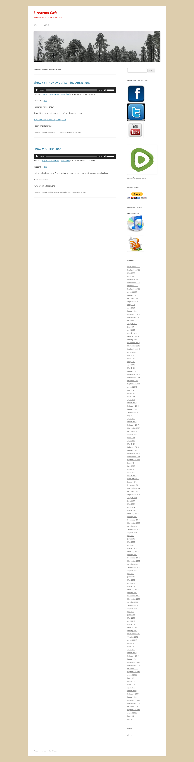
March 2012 (131, 586)
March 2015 (131, 475)
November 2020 (133, 317)
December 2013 (133, 520)
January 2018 (132, 409)
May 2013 (131, 542)
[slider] (111, 89)
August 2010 (132, 640)
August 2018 (132, 387)
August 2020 (132, 323)
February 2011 (133, 627)
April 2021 (131, 308)
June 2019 (131, 358)
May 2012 (131, 580)
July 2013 (130, 535)
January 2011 (132, 630)
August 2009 (132, 675)
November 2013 (133, 523)
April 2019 (131, 365)
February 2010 (133, 656)
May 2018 (131, 396)
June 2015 (131, 466)
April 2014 (131, 507)
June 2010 (131, 643)
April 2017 (131, 418)
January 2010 (132, 659)
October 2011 (132, 602)
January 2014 (132, 516)
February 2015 (133, 479)
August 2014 (132, 497)
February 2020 (133, 336)
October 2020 (132, 320)
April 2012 (131, 583)
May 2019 (131, 361)
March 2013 (131, 548)
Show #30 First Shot (47, 149)
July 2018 (130, 390)
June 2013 (131, 539)
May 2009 (131, 684)
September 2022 (133, 289)
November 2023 (133, 267)
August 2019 (132, 352)
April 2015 (131, 472)
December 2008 (133, 700)
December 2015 (133, 453)
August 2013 (132, 532)
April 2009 (131, 687)
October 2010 (132, 637)
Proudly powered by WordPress (45, 751)
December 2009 (133, 662)
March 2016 (131, 444)
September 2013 (133, 529)
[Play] (37, 90)
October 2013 (132, 526)
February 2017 (133, 425)
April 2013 (131, 545)
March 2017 (131, 422)
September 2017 (133, 412)
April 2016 (131, 441)
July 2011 (130, 611)
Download (65, 94)
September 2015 (133, 460)
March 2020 (131, 333)
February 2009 (133, 694)
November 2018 (133, 377)
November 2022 (133, 282)
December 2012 (133, 558)
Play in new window (50, 94)
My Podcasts (58, 132)
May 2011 (131, 618)
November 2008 (133, 703)
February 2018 (133, 406)
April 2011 (131, 621)
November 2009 (133, 665)
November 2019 (133, 346)
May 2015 (131, 469)
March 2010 (131, 653)
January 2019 (132, 371)
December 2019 (133, 342)
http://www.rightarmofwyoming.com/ (50, 119)
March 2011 (131, 624)
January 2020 (132, 339)
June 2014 (131, 501)
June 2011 (131, 615)
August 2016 (132, 434)
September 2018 (133, 384)
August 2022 (132, 292)
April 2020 (131, 330)
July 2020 (130, 327)
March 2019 (131, 368)
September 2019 (133, 349)
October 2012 (132, 564)
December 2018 (133, 374)
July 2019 (130, 355)
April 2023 (131, 276)
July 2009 (130, 678)
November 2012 (133, 561)
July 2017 (130, 415)
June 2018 (131, 393)
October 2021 (132, 298)
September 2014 (133, 494)
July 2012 (130, 573)
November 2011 (133, 599)
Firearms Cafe (46, 12)
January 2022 (132, 295)
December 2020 (133, 314)
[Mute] (105, 90)
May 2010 (131, 646)
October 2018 (132, 380)
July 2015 (130, 463)
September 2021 (133, 301)
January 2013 (132, 554)
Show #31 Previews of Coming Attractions (62, 83)
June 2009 (131, 681)
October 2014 (132, 491)
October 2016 (132, 431)
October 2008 (132, 706)
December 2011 (133, 596)
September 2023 (133, 270)
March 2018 (131, 403)
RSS (45, 100)
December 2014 (133, 485)
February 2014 (133, 513)
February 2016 (133, 447)
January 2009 (132, 697)
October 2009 (132, 668)
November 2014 (133, 488)
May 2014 (131, 504)
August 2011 (132, 608)
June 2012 (131, 577)
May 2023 (131, 273)
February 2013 (133, 551)
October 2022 (132, 285)
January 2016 (132, 450)
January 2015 (132, 482)
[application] (75, 90)
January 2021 (132, 311)
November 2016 (133, 428)
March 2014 (131, 510)
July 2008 (130, 716)
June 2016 (131, 437)
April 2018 (131, 399)
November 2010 (133, 634)
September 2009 (133, 672)
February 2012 (133, 589)
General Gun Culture (61, 192)
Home (36, 25)
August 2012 (132, 570)
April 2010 (131, 649)
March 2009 (131, 690)
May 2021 (131, 304)
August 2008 (132, 713)
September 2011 (133, 605)
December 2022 (133, 279)
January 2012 (132, 592)
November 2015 (133, 456)
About (46, 25)
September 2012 (133, 567)
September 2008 (133, 709)
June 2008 (131, 719)
